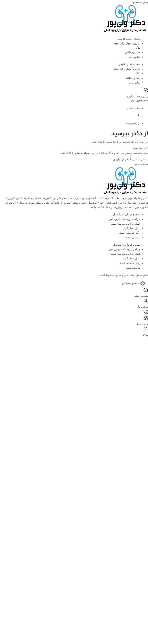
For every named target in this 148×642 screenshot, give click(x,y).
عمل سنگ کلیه (131, 228)
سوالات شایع (82, 153)
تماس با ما (134, 57)
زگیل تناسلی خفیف (129, 233)
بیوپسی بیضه (133, 237)
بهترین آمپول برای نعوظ (126, 43)
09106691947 (139, 101)
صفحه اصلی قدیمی (129, 38)
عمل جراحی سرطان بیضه (125, 223)
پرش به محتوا (140, 2)
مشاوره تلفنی (132, 52)
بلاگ (137, 47)
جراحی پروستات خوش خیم (124, 219)
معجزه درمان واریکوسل (126, 214)
